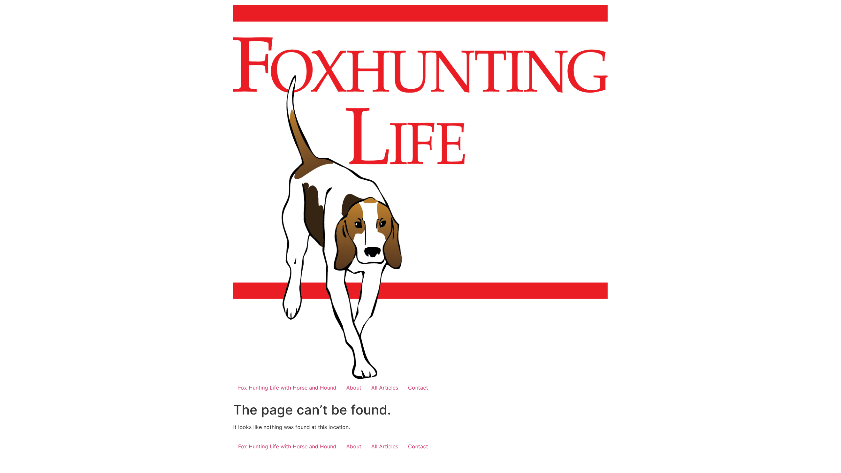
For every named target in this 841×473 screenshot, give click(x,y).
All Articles (384, 387)
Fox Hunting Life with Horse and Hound (287, 387)
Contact (418, 387)
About (353, 387)
